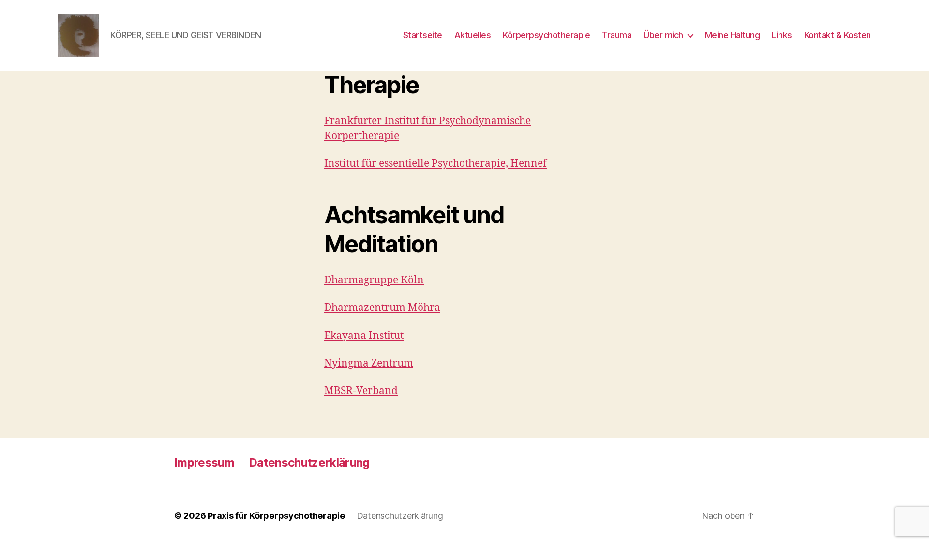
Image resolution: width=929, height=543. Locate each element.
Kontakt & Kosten (837, 35)
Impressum (204, 462)
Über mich (663, 35)
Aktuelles (472, 35)
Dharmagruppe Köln (374, 280)
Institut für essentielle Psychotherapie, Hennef (435, 163)
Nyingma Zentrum (368, 363)
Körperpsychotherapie (546, 35)
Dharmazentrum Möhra (382, 307)
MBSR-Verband (361, 390)
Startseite (422, 35)
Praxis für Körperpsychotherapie (276, 516)
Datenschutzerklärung (309, 462)
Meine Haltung (732, 35)
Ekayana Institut (364, 335)
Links (782, 35)
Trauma (616, 35)
